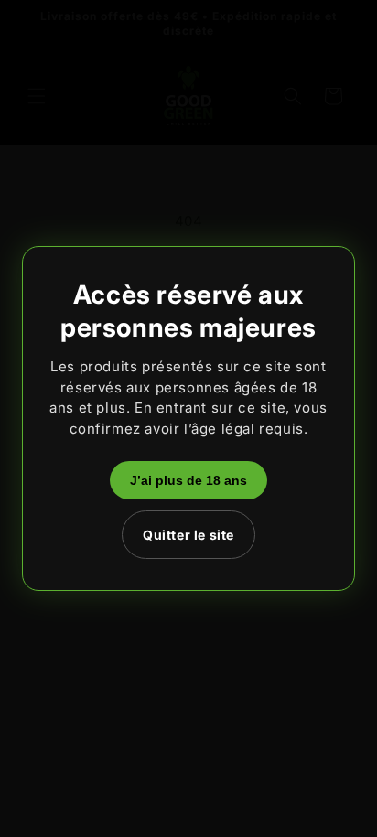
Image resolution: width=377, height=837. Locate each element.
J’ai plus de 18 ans (188, 480)
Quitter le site (188, 534)
